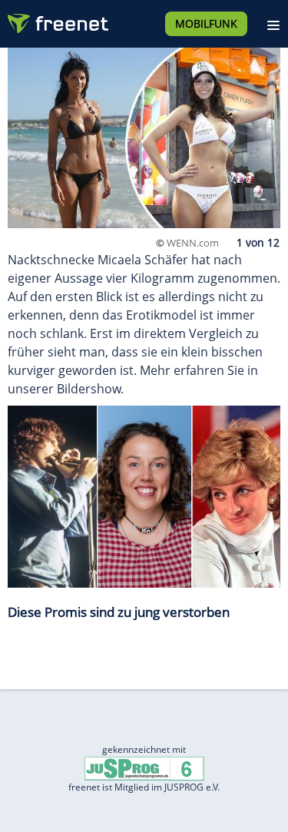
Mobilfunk (206, 23)
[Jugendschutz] (144, 767)
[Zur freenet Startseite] (57, 20)
